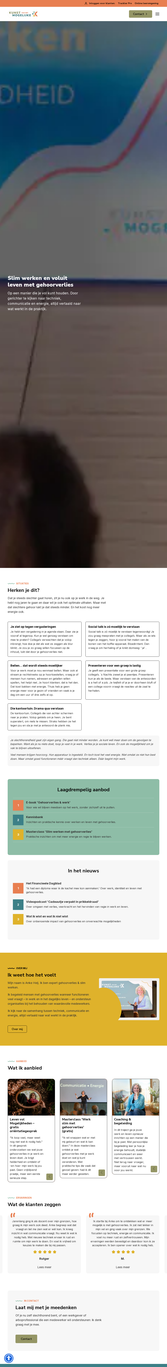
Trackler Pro (125, 3)
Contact (138, 14)
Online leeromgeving (146, 3)
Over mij (17, 1029)
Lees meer (44, 1267)
